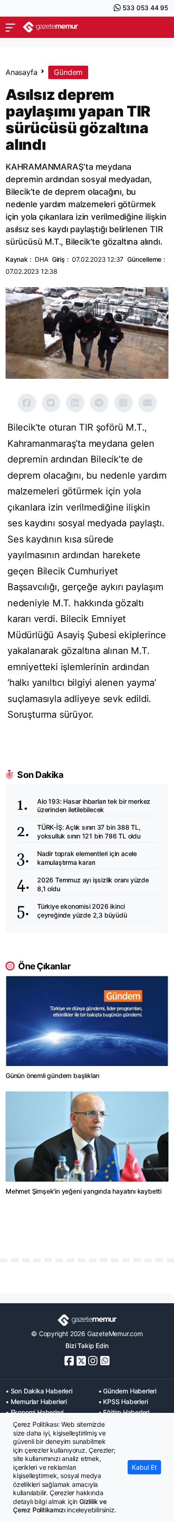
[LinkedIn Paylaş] (75, 403)
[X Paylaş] (51, 403)
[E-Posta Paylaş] (147, 403)
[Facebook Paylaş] (27, 403)
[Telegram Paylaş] (99, 403)
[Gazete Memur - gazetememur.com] (50, 27)
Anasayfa (21, 72)
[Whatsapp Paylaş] (123, 403)
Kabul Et (144, 1467)
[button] (10, 27)
